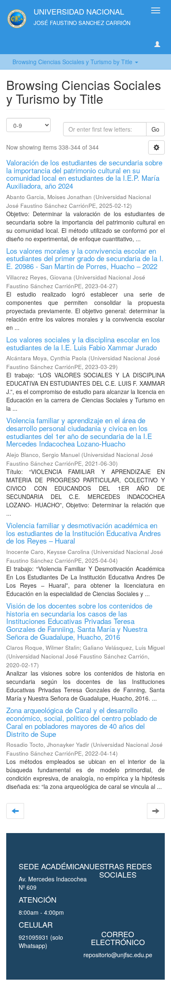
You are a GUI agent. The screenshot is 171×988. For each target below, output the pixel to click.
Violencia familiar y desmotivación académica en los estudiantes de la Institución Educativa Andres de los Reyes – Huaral (83, 533)
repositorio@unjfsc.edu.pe (117, 955)
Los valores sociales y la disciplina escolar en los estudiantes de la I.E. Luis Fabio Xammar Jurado (83, 343)
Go (155, 129)
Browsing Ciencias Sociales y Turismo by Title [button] (73, 61)
